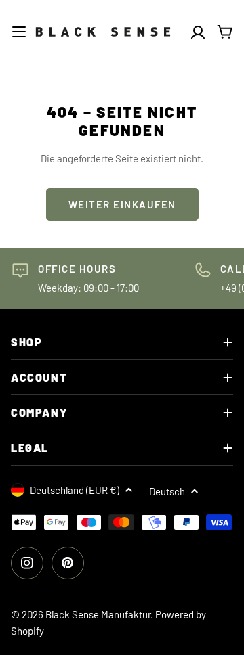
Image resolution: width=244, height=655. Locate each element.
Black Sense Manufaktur (97, 614)
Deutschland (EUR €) (74, 490)
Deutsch (167, 491)
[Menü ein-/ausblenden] (19, 32)
